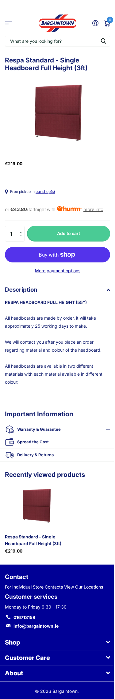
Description (21, 289)
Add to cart (68, 233)
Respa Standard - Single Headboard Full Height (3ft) (33, 536)
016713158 (24, 614)
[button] (22, 228)
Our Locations (89, 583)
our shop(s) (45, 191)
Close (55, 639)
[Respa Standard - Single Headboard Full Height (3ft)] (36, 502)
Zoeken (103, 41)
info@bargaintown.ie (36, 622)
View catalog (8, 23)
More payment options (57, 270)
